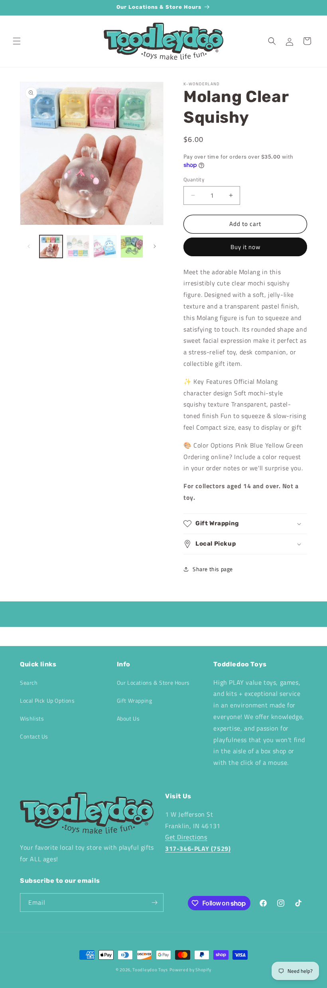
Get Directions (186, 837)
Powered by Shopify (190, 969)
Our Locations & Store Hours (153, 682)
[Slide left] (28, 246)
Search (29, 682)
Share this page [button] (213, 569)
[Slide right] (155, 246)
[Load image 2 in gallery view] (78, 246)
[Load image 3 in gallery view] (104, 246)
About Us (128, 718)
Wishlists (32, 718)
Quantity (193, 179)
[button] (17, 41)
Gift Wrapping (134, 700)
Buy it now (245, 246)
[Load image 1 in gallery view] (51, 246)
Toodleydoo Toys (150, 969)
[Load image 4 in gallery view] (132, 246)
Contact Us (34, 736)
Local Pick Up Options (47, 700)
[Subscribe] (154, 902)
